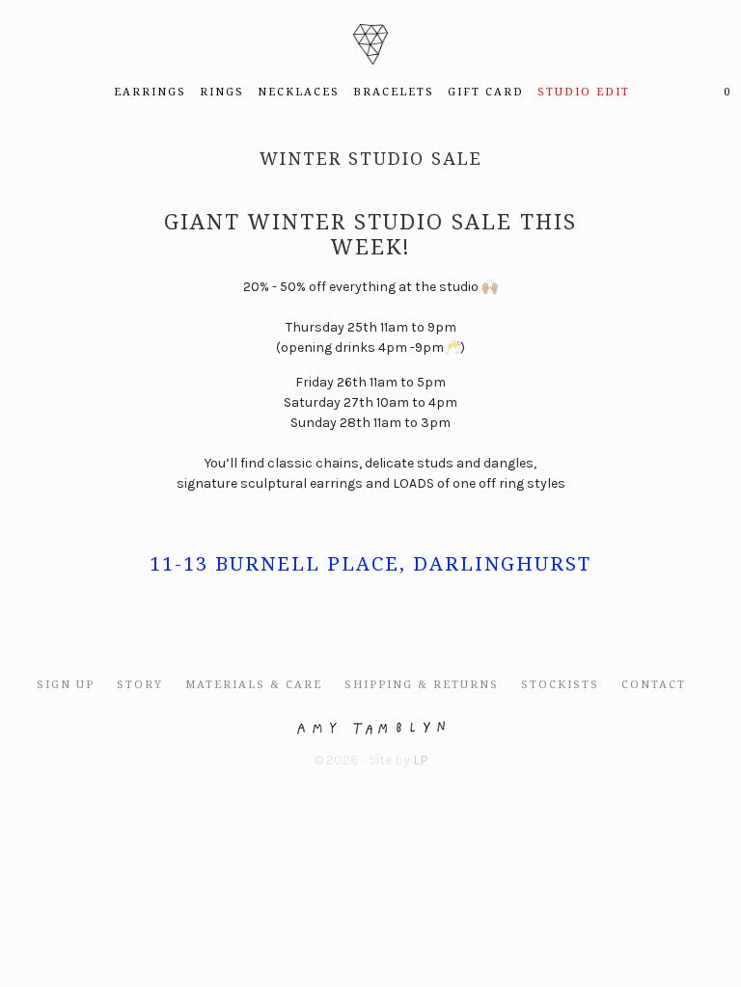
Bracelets (393, 92)
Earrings (150, 92)
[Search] (682, 92)
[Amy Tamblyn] (370, 39)
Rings (222, 92)
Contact (653, 685)
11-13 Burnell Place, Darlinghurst (370, 563)
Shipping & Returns (421, 685)
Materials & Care (253, 685)
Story (140, 685)
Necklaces (299, 92)
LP (420, 760)
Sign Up (66, 685)
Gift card (486, 92)
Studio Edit (583, 92)
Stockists (560, 685)
